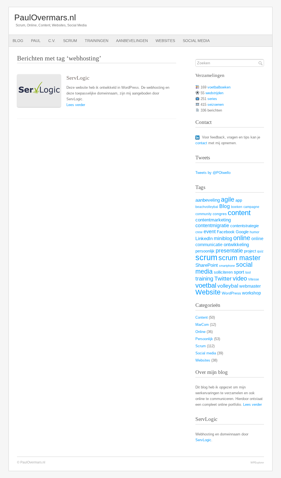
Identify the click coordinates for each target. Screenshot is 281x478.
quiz (260, 251)
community (203, 214)
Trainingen (96, 40)
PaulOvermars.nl (45, 17)
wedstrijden (214, 93)
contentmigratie (212, 225)
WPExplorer (257, 462)
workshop (251, 292)
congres (220, 214)
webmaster (250, 286)
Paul (36, 40)
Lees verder (75, 105)
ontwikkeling (236, 244)
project (250, 251)
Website (208, 292)
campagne (251, 207)
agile (227, 199)
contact (201, 143)
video (240, 278)
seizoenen (215, 104)
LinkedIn (204, 238)
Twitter (223, 278)
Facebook (226, 231)
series (212, 99)
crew (199, 232)
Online (200, 332)
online (241, 237)
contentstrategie (244, 225)
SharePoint (206, 265)
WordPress (231, 293)
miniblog (223, 238)
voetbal (205, 285)
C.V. (51, 40)
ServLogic (77, 78)
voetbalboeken (219, 87)
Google (242, 232)
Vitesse (253, 279)
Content (201, 317)
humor (254, 232)
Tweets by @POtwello (213, 173)
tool (248, 272)
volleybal (227, 286)
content (239, 213)
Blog (18, 40)
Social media (196, 40)
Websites (165, 40)
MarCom (202, 325)
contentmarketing (213, 220)
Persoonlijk (204, 339)
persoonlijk (205, 251)
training (204, 279)
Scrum (70, 40)
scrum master (239, 258)
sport (239, 272)
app (238, 200)
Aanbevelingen (132, 40)
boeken (236, 207)
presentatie (229, 251)
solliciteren (223, 272)
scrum (206, 257)
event (210, 231)
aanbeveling (207, 200)
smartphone (227, 265)
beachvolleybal (206, 207)
